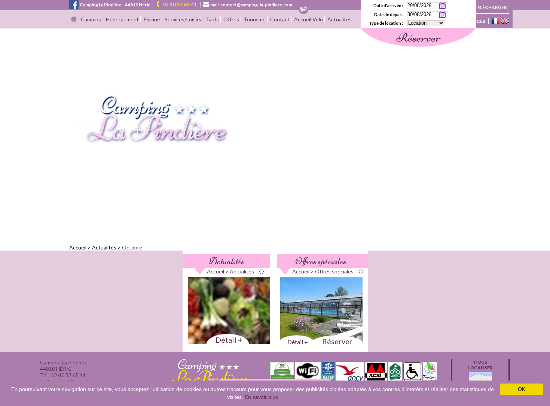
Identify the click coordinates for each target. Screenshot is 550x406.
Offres (231, 19)
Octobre (132, 247)
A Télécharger (488, 7)
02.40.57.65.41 (179, 4)
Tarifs (212, 19)
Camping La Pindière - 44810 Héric (115, 4)
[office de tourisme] (430, 378)
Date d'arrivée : (388, 5)
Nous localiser (480, 364)
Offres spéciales (320, 261)
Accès (477, 21)
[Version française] (495, 21)
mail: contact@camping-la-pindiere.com (251, 4)
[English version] (505, 21)
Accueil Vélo (308, 19)
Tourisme (255, 19)
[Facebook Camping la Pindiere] (74, 3)
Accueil (77, 247)
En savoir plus (261, 397)
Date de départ (388, 14)
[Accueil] (73, 19)
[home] (149, 141)
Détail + (229, 339)
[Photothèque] (303, 9)
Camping (91, 19)
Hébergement (122, 19)
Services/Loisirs (183, 19)
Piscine (151, 19)
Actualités (339, 19)
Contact (280, 19)
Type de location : (386, 23)
